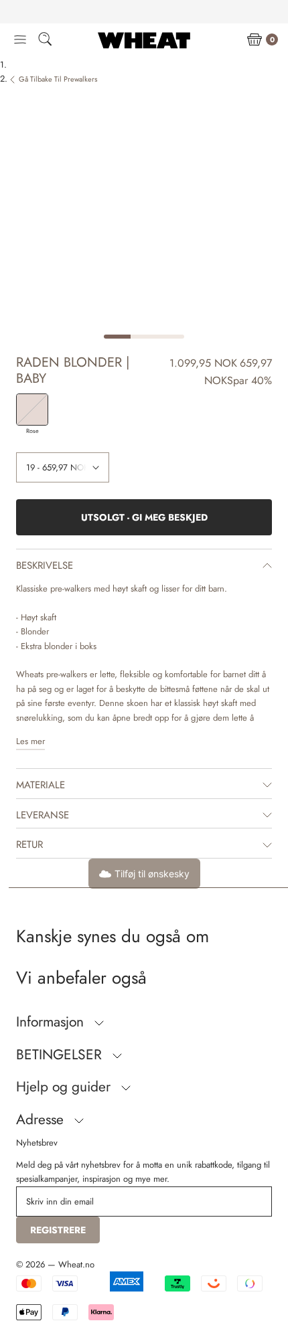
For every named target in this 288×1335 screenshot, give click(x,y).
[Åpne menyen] (20, 40)
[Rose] (32, 409)
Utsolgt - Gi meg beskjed (144, 517)
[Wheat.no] (144, 40)
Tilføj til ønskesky (152, 873)
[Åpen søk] (45, 41)
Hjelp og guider (65, 1087)
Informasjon (52, 1022)
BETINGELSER (61, 1055)
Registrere (58, 1230)
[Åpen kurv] (254, 40)
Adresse (42, 1119)
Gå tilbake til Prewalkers (58, 79)
